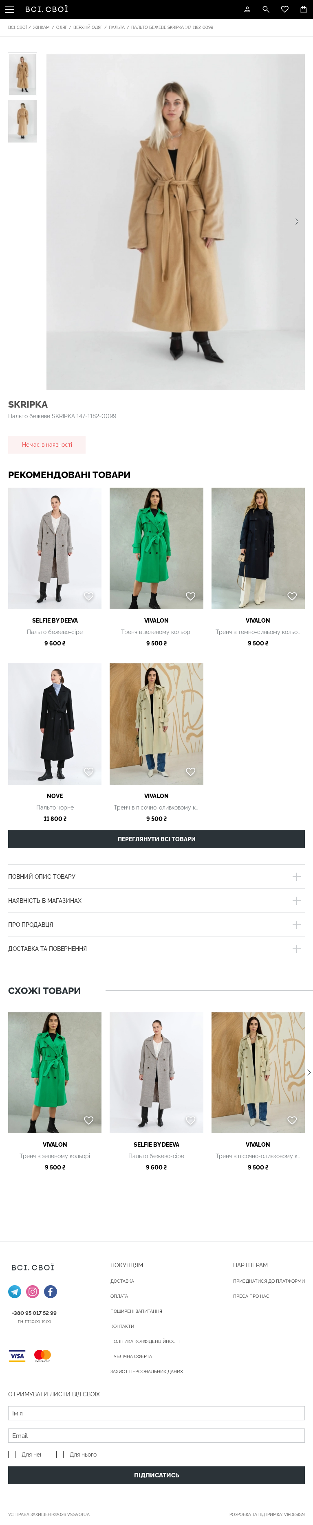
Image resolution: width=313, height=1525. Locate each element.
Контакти (122, 1326)
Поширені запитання (136, 1311)
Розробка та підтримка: (267, 1514)
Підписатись (156, 1475)
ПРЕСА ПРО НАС (251, 1296)
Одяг (61, 27)
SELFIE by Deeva (55, 620)
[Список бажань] (285, 9)
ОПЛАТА (119, 1296)
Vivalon (156, 620)
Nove (55, 796)
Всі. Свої (17, 27)
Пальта (117, 27)
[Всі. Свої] (48, 9)
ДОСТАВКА (122, 1281)
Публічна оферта (131, 1356)
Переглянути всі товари (157, 839)
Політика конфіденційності (145, 1341)
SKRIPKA (28, 404)
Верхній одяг (87, 27)
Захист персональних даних (146, 1371)
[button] (297, 221)
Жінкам (41, 27)
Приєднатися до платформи (269, 1281)
